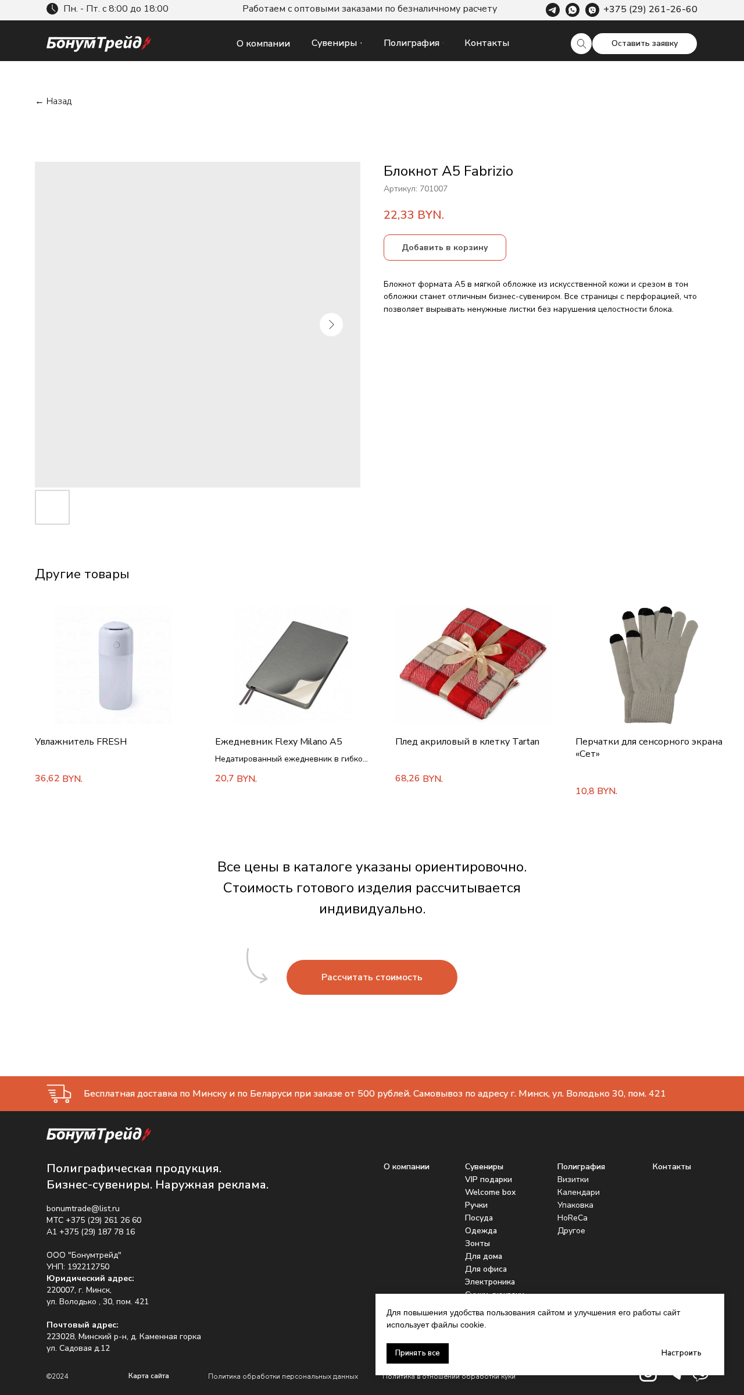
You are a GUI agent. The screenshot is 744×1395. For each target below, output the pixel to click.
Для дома (483, 1256)
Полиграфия (581, 1166)
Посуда (479, 1217)
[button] (644, 43)
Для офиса (486, 1269)
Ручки (476, 1205)
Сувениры (484, 1166)
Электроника (490, 1281)
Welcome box (490, 1192)
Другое (571, 1230)
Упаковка (575, 1205)
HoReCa (572, 1217)
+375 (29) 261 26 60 (103, 1220)
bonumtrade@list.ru (83, 1208)
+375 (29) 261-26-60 (650, 9)
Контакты (672, 1166)
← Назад (53, 101)
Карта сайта (148, 1375)
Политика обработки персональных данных (283, 1376)
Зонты (477, 1243)
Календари (578, 1192)
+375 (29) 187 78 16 (97, 1231)
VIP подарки (488, 1179)
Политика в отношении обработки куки (449, 1376)
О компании (407, 1166)
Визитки (573, 1179)
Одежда (481, 1230)
